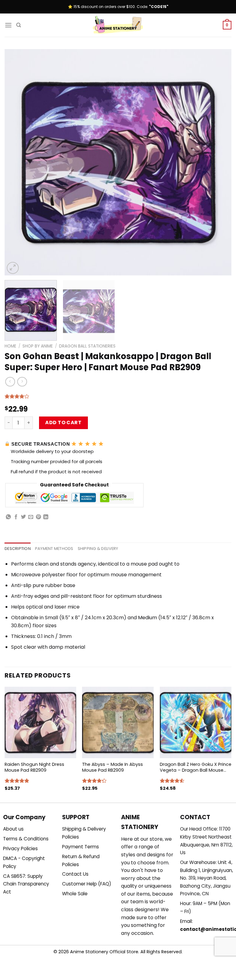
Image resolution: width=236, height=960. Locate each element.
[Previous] (16, 162)
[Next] (219, 162)
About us (13, 829)
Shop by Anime (37, 346)
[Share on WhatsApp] (8, 517)
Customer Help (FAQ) (86, 884)
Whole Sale (75, 893)
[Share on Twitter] (23, 517)
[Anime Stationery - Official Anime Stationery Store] (118, 25)
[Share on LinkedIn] (45, 517)
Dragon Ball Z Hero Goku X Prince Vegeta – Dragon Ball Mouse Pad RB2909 (195, 767)
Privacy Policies (20, 848)
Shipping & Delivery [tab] (98, 548)
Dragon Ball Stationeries (87, 346)
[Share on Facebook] (16, 517)
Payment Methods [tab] (54, 548)
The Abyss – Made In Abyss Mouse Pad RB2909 (112, 767)
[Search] (18, 25)
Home (10, 346)
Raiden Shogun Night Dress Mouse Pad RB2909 (34, 767)
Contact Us (75, 874)
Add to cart (63, 422)
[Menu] (8, 25)
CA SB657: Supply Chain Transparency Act (26, 884)
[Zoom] (13, 268)
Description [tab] (18, 548)
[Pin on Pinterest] (38, 517)
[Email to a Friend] (30, 517)
